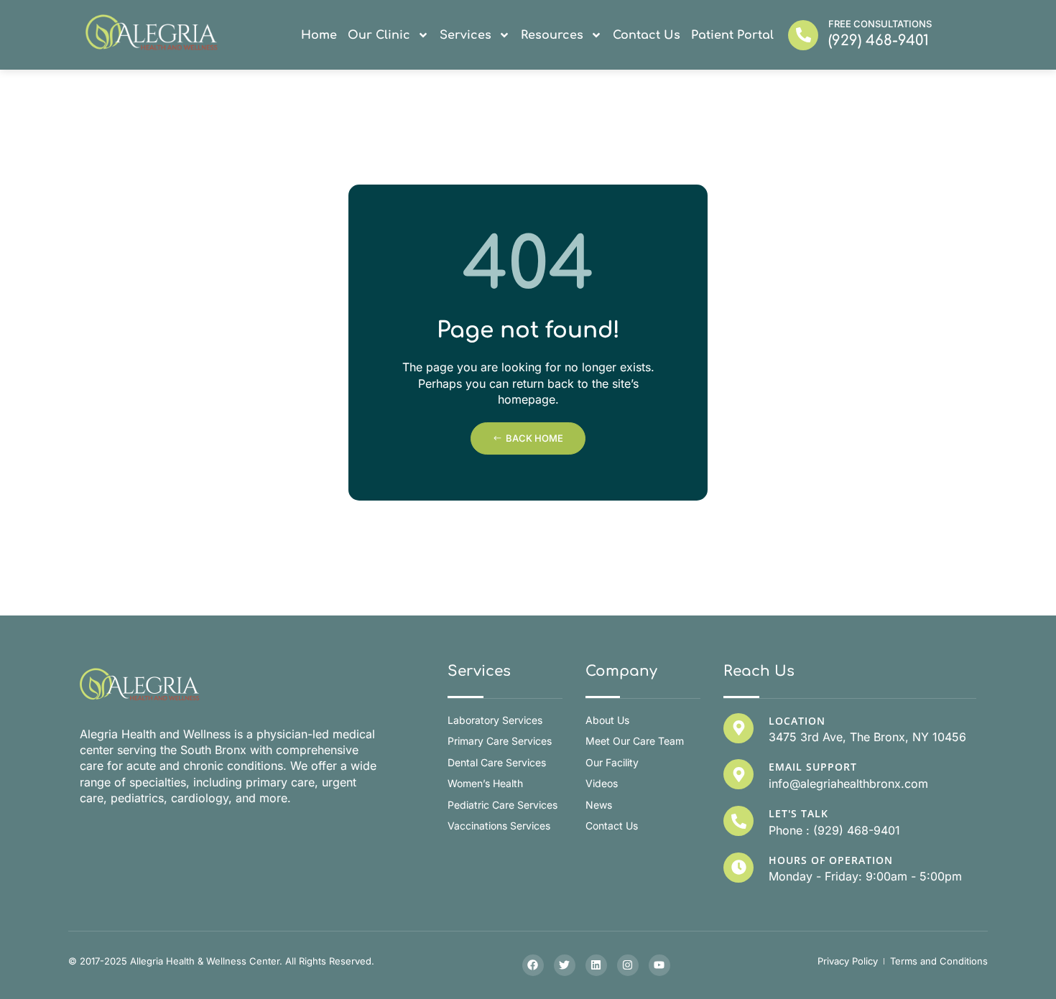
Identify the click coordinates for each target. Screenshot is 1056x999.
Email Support (813, 766)
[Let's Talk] (738, 821)
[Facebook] (533, 965)
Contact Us (646, 35)
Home (319, 35)
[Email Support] (738, 774)
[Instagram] (628, 965)
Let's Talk (798, 813)
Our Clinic (379, 35)
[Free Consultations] (803, 35)
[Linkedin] (596, 965)
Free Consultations (880, 23)
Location (797, 721)
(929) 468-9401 (878, 40)
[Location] (738, 728)
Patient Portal (732, 35)
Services (465, 35)
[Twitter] (564, 965)
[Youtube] (659, 965)
